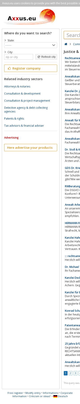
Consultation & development (22, 93)
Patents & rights (14, 118)
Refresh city (48, 56)
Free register (15, 392)
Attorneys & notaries (17, 86)
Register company (26, 68)
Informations (50, 392)
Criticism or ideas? (39, 396)
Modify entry (33, 392)
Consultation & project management (27, 100)
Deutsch (62, 396)
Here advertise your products (29, 147)
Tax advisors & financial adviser (24, 126)
